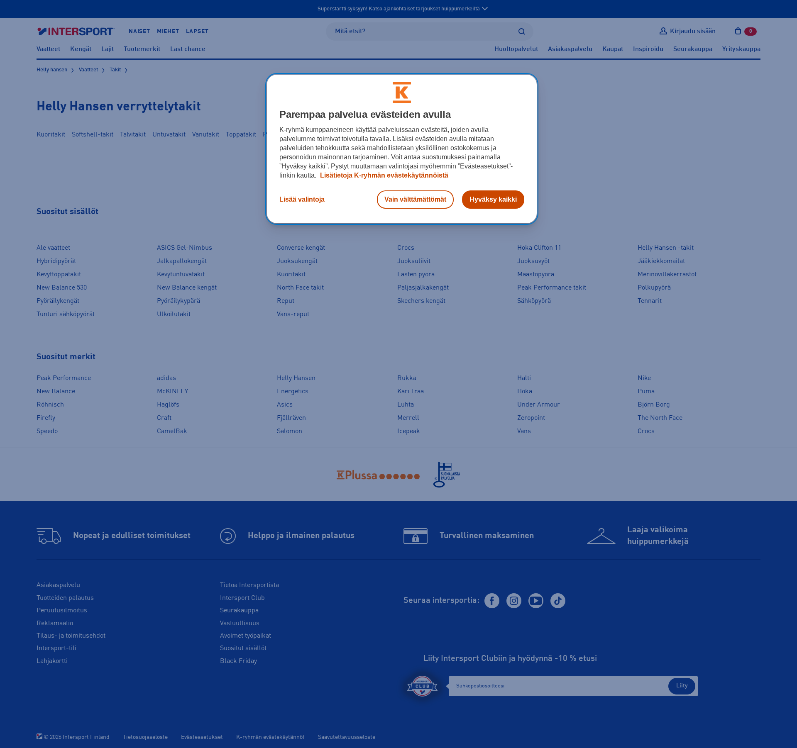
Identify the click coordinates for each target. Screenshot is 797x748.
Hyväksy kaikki (493, 199)
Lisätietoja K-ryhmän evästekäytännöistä (383, 175)
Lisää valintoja (302, 199)
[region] (402, 149)
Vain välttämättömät (415, 199)
